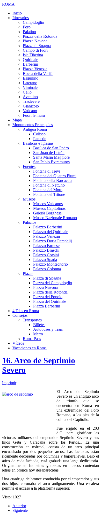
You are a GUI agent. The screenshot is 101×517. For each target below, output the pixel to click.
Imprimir (9, 383)
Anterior (19, 506)
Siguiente (20, 510)
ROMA (8, 4)
